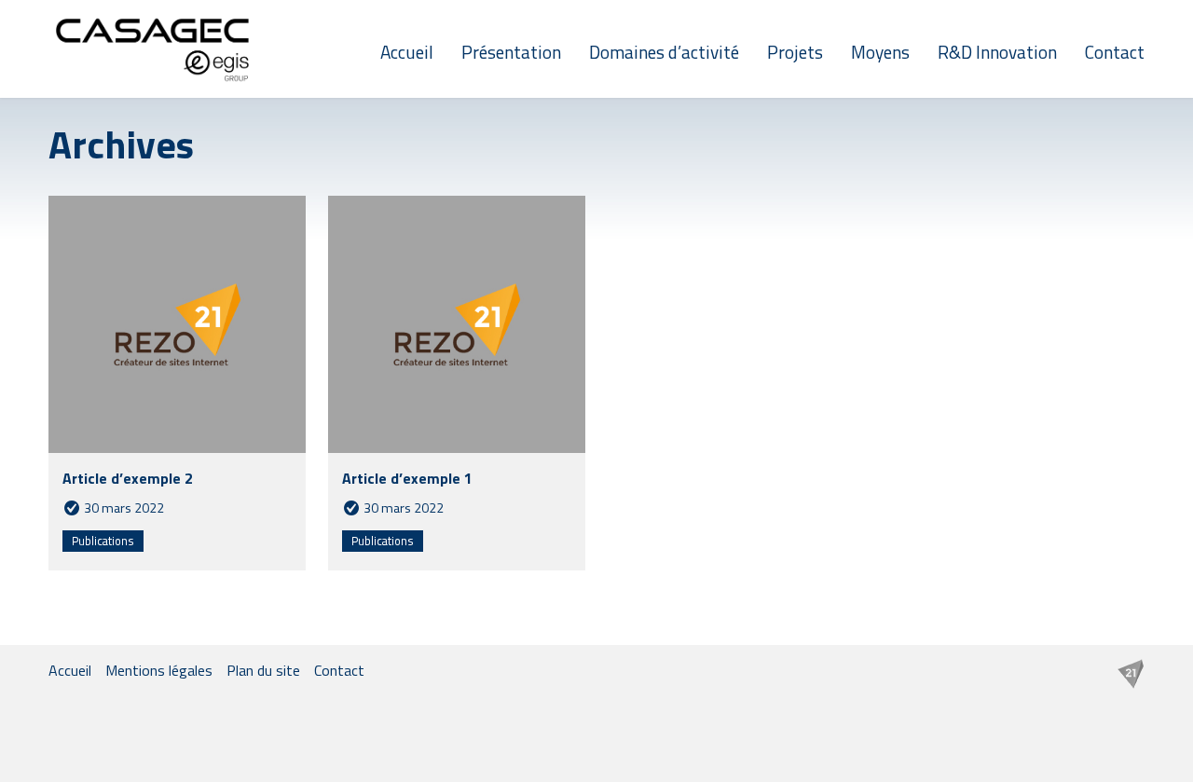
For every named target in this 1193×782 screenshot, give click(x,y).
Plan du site (263, 670)
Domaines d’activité (664, 51)
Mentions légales (159, 670)
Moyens (880, 51)
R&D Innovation (997, 51)
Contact (1115, 51)
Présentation (511, 51)
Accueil (406, 51)
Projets (795, 51)
